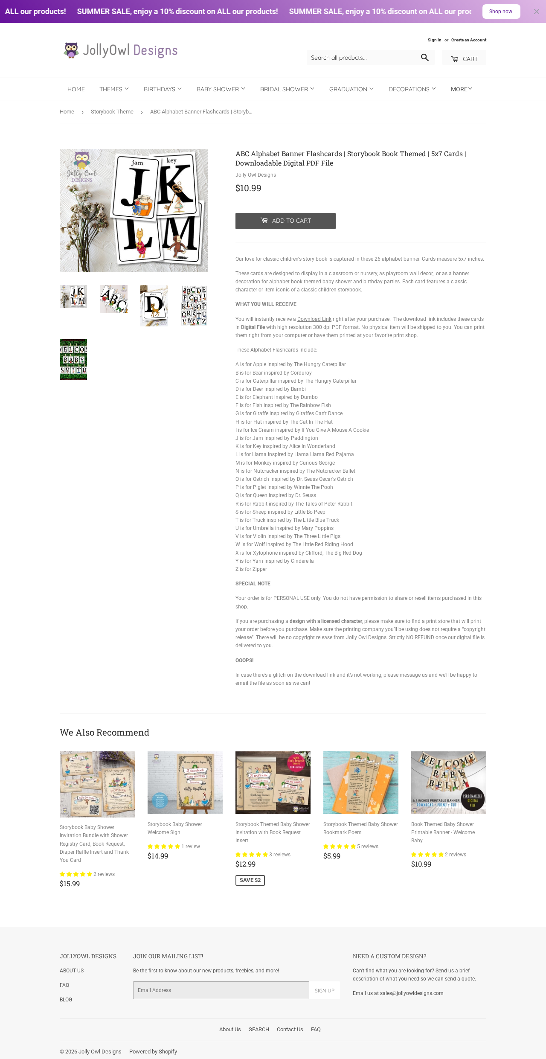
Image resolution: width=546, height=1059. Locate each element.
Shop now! (501, 12)
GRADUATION (349, 89)
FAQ (64, 985)
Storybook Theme (112, 111)
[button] (76, 874)
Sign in (434, 40)
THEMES (111, 89)
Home (76, 89)
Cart (469, 59)
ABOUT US (72, 971)
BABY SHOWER (219, 89)
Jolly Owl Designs (100, 1051)
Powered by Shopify (153, 1051)
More (459, 89)
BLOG (66, 1000)
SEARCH (259, 1029)
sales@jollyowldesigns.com (412, 993)
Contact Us (290, 1029)
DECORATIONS (410, 89)
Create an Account (468, 40)
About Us (230, 1029)
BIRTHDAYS (160, 89)
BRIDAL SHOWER (285, 89)
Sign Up (324, 990)
